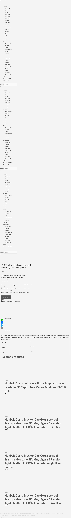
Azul (32, 351)
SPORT (5, 26)
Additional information (10, 332)
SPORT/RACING (8, 28)
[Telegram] (17, 326)
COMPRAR (5, 297)
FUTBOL (7, 29)
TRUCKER (7, 22)
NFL (6, 37)
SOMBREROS (8, 51)
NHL (6, 39)
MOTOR (7, 31)
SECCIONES (6, 57)
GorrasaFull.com (4, 1)
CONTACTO (6, 80)
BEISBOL (7, 12)
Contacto (33, 515)
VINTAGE (7, 24)
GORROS (7, 47)
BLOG (4, 76)
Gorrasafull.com (13, 517)
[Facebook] (17, 322)
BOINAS (7, 45)
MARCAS (5, 55)
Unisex (32, 346)
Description (7, 330)
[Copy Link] (17, 328)
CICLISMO (7, 16)
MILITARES (7, 18)
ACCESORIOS (8, 43)
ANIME (6, 10)
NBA (6, 35)
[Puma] (8, 310)
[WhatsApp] (17, 320)
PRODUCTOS (8, 59)
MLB (6, 33)
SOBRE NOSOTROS (7, 78)
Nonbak (6, 380)
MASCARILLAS (8, 49)
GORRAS (5, 6)
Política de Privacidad (16, 515)
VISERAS (7, 53)
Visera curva (33, 342)
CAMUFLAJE (8, 14)
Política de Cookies (4, 515)
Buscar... (2, 84)
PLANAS (7, 20)
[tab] (37, 330)
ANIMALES (7, 8)
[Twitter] (17, 324)
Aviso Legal (26, 515)
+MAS (4, 41)
